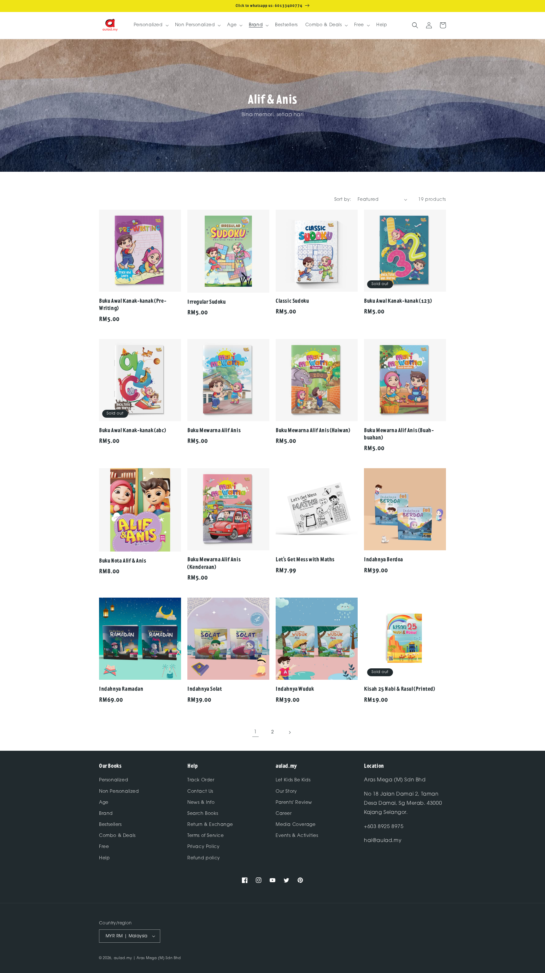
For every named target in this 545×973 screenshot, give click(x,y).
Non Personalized (119, 791)
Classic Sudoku (292, 300)
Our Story (286, 791)
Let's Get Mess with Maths (305, 559)
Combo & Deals (117, 835)
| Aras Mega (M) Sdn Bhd (157, 958)
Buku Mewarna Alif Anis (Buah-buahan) (399, 434)
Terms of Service (205, 835)
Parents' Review (294, 802)
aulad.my (123, 958)
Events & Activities (297, 835)
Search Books (202, 813)
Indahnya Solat (204, 688)
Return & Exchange (210, 824)
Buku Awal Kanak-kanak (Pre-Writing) (132, 304)
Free (104, 847)
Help (104, 858)
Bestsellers (110, 824)
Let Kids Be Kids (293, 780)
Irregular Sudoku (206, 301)
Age (103, 802)
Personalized (113, 780)
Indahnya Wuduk (295, 688)
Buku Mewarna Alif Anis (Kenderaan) (214, 563)
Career (284, 813)
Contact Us (200, 791)
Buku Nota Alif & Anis (122, 560)
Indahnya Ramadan (121, 688)
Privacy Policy (203, 847)
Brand (106, 813)
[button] (150, 25)
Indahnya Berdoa (383, 559)
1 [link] (255, 732)
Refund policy (203, 858)
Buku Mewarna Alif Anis (214, 430)
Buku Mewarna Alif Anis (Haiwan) (313, 430)
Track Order (200, 780)
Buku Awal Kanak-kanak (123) (398, 300)
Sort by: (342, 199)
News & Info (201, 802)
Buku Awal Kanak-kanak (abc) (132, 430)
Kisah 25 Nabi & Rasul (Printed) (399, 688)
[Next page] (289, 732)
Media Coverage (295, 824)
